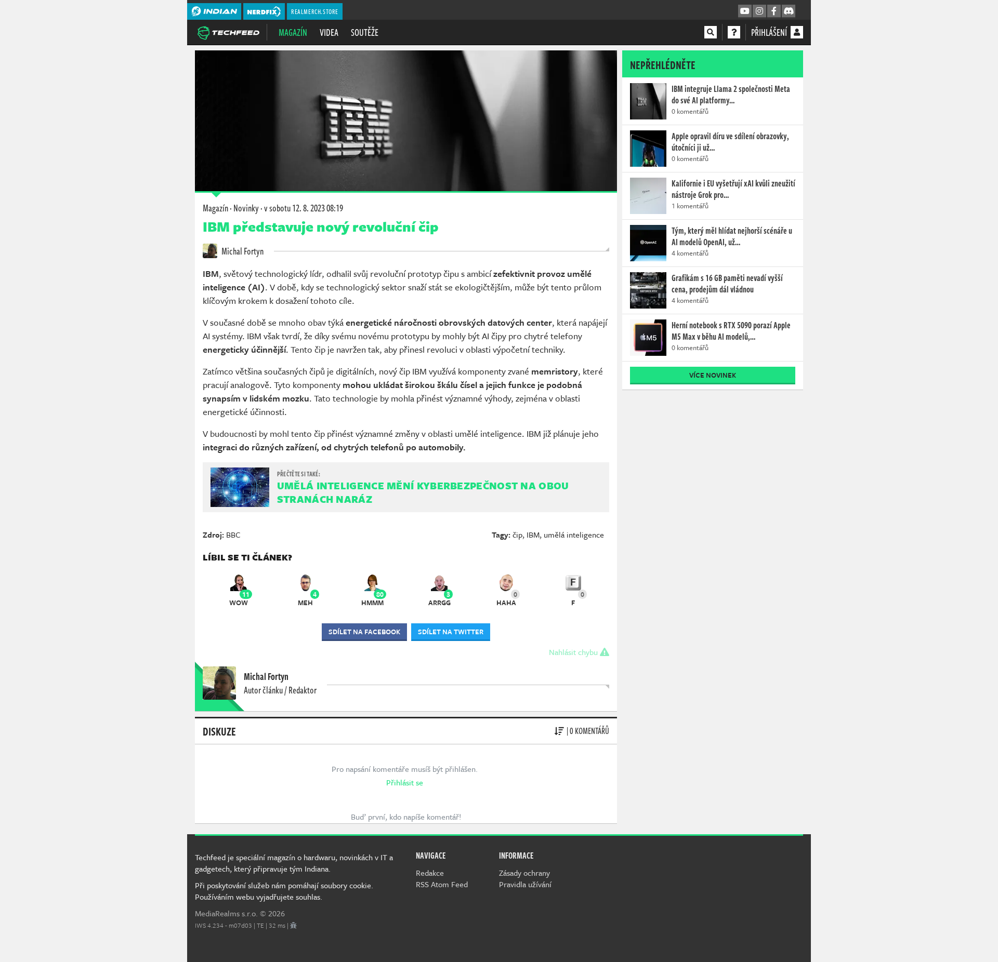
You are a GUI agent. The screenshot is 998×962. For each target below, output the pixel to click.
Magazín (293, 32)
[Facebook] (774, 11)
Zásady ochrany (524, 872)
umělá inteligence (574, 534)
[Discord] (788, 11)
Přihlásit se (404, 782)
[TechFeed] (228, 31)
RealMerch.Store (314, 11)
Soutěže (364, 32)
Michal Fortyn (242, 251)
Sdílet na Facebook (364, 631)
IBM (533, 534)
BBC (233, 534)
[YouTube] (745, 11)
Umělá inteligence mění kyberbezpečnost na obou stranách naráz (423, 492)
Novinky (246, 208)
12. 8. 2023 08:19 (303, 208)
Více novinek (712, 375)
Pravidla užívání (525, 884)
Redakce (430, 872)
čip (517, 534)
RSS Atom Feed (442, 884)
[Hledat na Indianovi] (710, 32)
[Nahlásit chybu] (293, 925)
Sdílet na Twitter (450, 631)
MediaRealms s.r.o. (226, 913)
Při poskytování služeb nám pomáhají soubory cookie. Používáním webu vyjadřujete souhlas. (284, 890)
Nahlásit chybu (574, 652)
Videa (329, 32)
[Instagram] (759, 11)
